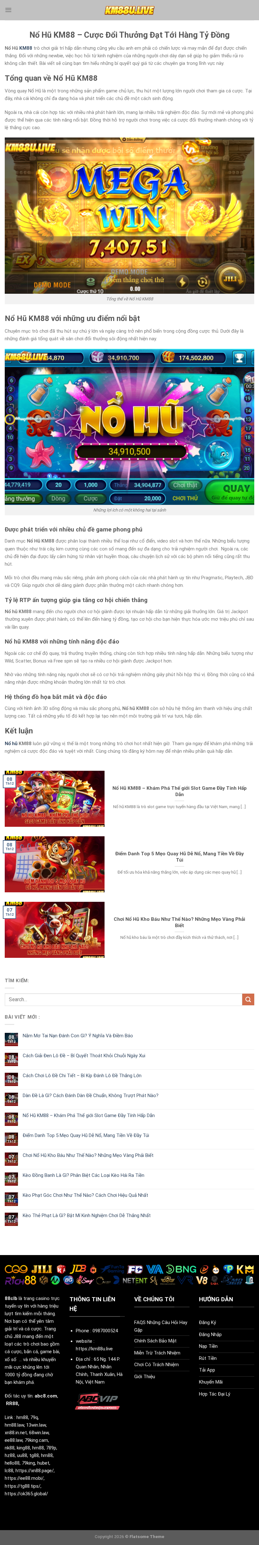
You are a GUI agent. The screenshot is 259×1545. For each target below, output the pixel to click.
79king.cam (36, 1440)
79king (28, 1463)
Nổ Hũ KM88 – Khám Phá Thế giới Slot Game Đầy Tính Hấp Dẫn (179, 791)
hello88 (12, 1463)
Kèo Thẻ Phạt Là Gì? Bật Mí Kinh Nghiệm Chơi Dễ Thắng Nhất (87, 1215)
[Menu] (8, 10)
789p (51, 1448)
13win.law (36, 1425)
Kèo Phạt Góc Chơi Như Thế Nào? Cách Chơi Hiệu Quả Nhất (85, 1195)
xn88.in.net (16, 1432)
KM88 (25, 48)
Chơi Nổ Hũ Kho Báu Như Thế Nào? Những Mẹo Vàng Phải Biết (179, 922)
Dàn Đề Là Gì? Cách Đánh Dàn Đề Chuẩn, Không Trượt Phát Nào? (91, 1095)
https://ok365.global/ (26, 1494)
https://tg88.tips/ (22, 1486)
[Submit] (248, 999)
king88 (23, 1448)
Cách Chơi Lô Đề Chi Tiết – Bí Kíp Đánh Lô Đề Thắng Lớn (82, 1075)
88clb (11, 1298)
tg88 (34, 1455)
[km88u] (129, 10)
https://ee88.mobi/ (24, 1478)
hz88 (10, 1455)
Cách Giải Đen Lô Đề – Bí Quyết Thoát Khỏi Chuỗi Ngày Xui (84, 1055)
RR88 (12, 1403)
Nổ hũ (11, 743)
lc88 (9, 1470)
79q (34, 1417)
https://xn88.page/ (34, 1470)
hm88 (22, 1417)
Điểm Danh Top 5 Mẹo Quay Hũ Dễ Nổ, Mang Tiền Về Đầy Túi (179, 857)
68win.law (39, 1432)
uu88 (22, 1455)
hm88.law (14, 1425)
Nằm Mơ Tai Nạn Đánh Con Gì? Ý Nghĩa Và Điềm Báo (78, 1036)
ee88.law (13, 1440)
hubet (43, 1463)
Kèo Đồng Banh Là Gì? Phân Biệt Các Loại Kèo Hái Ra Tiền (83, 1175)
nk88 (10, 1448)
